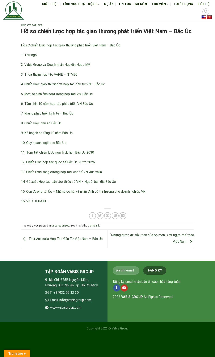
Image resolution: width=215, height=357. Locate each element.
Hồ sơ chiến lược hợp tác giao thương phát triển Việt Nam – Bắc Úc (70, 45)
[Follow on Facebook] (116, 287)
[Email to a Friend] (107, 215)
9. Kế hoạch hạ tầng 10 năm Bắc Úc (47, 133)
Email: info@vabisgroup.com (70, 300)
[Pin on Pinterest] (115, 215)
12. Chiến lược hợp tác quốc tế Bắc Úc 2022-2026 (58, 162)
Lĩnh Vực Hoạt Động (80, 4)
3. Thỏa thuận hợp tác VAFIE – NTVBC (49, 74)
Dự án (109, 4)
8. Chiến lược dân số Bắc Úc (41, 123)
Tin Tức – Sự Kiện (132, 4)
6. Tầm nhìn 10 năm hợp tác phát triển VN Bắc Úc (57, 104)
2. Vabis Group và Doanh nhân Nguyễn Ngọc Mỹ (55, 65)
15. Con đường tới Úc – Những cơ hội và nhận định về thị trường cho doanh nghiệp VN (83, 192)
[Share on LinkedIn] (122, 215)
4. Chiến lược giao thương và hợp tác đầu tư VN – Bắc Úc (63, 84)
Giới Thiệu (50, 4)
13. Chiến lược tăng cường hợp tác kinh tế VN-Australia (61, 172)
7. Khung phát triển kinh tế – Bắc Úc (47, 113)
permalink (94, 225)
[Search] (205, 11)
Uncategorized (32, 25)
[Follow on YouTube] (124, 287)
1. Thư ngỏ (29, 55)
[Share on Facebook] (92, 215)
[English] (203, 17)
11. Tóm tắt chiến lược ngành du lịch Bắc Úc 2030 (57, 152)
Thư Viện (159, 4)
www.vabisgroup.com (65, 308)
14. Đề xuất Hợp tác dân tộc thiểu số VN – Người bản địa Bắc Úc (68, 182)
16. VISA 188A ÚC (34, 201)
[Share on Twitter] (100, 215)
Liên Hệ (204, 4)
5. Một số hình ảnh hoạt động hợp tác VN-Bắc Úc (57, 94)
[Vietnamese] (209, 17)
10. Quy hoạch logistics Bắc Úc (43, 143)
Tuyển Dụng (183, 4)
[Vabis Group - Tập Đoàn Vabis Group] (13, 10)
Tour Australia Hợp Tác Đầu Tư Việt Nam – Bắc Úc (65, 239)
